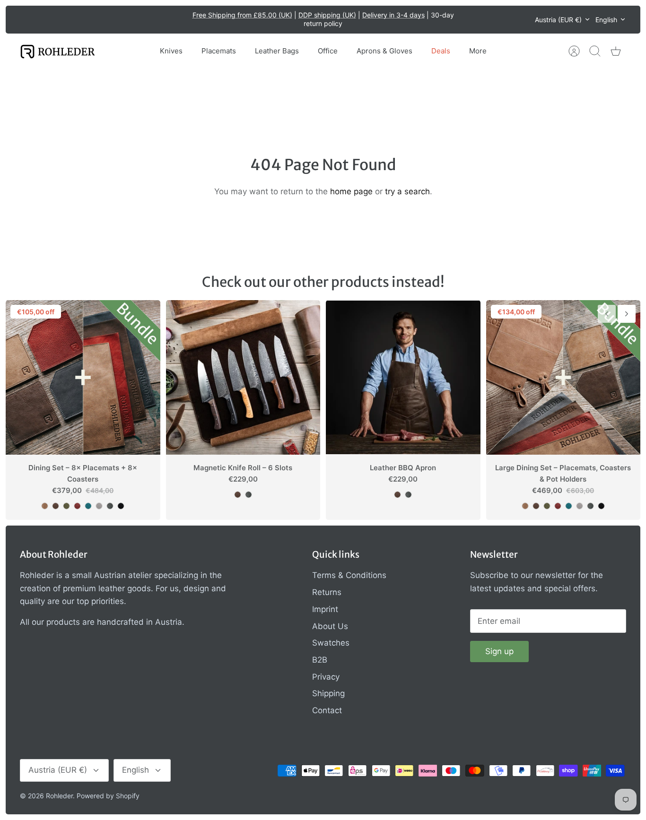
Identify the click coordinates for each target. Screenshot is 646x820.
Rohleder (59, 796)
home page (351, 191)
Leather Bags (277, 50)
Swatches (330, 642)
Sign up (499, 651)
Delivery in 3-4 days (393, 15)
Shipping (328, 693)
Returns (326, 592)
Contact (327, 710)
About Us (330, 626)
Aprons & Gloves (384, 50)
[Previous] (179, 19)
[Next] (468, 19)
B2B (319, 660)
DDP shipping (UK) (327, 15)
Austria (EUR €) (558, 20)
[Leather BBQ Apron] (403, 377)
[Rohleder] (58, 51)
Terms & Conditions (349, 575)
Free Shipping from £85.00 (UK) (242, 15)
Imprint (325, 609)
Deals (440, 50)
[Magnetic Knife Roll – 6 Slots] (243, 377)
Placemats (218, 50)
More (478, 50)
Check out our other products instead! (323, 282)
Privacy (326, 677)
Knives (171, 50)
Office (328, 50)
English (606, 20)
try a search (407, 191)
